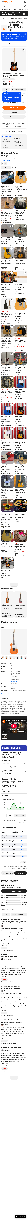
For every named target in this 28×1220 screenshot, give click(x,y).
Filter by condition (7, 770)
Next (13, 584)
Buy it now (14, 107)
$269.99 (22, 856)
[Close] (19, 93)
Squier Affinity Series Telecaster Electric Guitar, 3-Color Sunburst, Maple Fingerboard (13, 75)
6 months (10, 815)
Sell (17, 2)
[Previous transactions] (21, 862)
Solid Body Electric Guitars (18, 691)
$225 (21, 853)
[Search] (25, 6)
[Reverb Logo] (8, 2)
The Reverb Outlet (6, 9)
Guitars (14, 9)
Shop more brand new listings (13, 131)
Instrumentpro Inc (10, 123)
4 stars (3, 897)
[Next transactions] (24, 862)
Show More (14, 681)
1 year (16, 815)
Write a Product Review (14, 891)
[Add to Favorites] (10, 30)
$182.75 (22, 836)
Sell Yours (20, 873)
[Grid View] (3, 163)
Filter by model (6, 760)
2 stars (3, 902)
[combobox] (12, 763)
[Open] (24, 763)
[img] (18, 124)
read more (7, 1008)
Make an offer (14, 117)
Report (4, 948)
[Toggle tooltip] (17, 44)
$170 (21, 841)
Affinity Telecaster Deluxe (20, 606)
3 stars (3, 900)
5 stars (3, 895)
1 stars (3, 905)
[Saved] (21, 2)
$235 (21, 844)
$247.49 (22, 849)
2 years (22, 815)
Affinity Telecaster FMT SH (7, 606)
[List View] (5, 163)
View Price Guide (7, 873)
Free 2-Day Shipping (7, 86)
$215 (21, 847)
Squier (12, 666)
